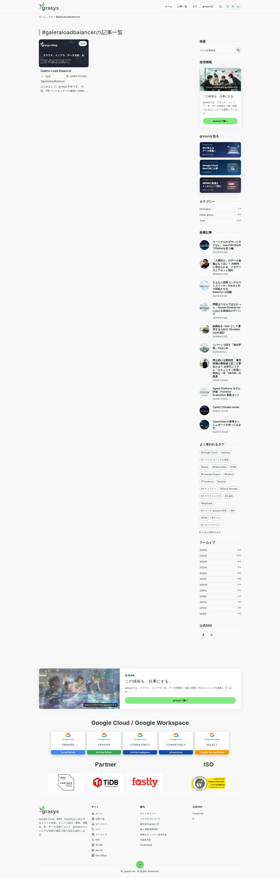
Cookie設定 (146, 844)
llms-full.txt (99, 855)
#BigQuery (207, 503)
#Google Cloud (209, 452)
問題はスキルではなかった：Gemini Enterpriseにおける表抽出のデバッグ (227, 309)
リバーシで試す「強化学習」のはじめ (227, 346)
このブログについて (150, 818)
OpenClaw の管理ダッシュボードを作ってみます (227, 425)
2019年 (220, 590)
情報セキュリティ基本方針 (153, 834)
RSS (95, 840)
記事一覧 (182, 6)
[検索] (220, 6)
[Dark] (238, 6)
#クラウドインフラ (211, 496)
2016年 (220, 608)
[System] (227, 6)
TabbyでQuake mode (226, 407)
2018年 (220, 596)
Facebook (198, 813)
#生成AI (229, 496)
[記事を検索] (238, 50)
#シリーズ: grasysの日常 (214, 510)
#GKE (233, 467)
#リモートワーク (209, 525)
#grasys (226, 452)
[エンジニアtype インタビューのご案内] (220, 150)
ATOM (96, 845)
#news (204, 467)
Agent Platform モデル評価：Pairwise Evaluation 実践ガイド (226, 392)
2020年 (220, 584)
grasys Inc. (130, 871)
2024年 (220, 561)
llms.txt (97, 850)
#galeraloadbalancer (53, 81)
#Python (228, 474)
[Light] (232, 6)
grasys (206, 6)
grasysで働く (220, 121)
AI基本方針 (145, 839)
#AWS (204, 517)
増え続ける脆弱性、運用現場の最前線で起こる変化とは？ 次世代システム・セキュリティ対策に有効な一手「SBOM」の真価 (227, 368)
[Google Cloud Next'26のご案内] (220, 167)
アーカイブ (99, 835)
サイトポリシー (148, 813)
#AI (232, 510)
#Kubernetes (219, 467)
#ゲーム (216, 517)
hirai (48, 76)
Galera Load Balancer (56, 71)
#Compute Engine (210, 474)
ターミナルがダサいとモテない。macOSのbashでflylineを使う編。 (227, 245)
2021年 (220, 579)
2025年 (220, 555)
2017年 (220, 602)
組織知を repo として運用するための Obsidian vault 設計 (227, 329)
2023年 (220, 567)
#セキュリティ (208, 488)
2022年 (220, 573)
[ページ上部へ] (140, 865)
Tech (83, 43)
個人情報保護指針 (149, 829)
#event (221, 481)
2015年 (220, 613)
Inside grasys (220, 214)
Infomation (220, 209)
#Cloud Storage (228, 488)
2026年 (220, 550)
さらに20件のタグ (211, 532)
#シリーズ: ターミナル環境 (215, 459)
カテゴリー (99, 824)
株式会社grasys (148, 824)
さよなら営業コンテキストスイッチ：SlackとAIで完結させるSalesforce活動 (227, 287)
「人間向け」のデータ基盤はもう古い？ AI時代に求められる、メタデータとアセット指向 (227, 265)
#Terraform (207, 481)
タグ (194, 6)
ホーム (168, 6)
